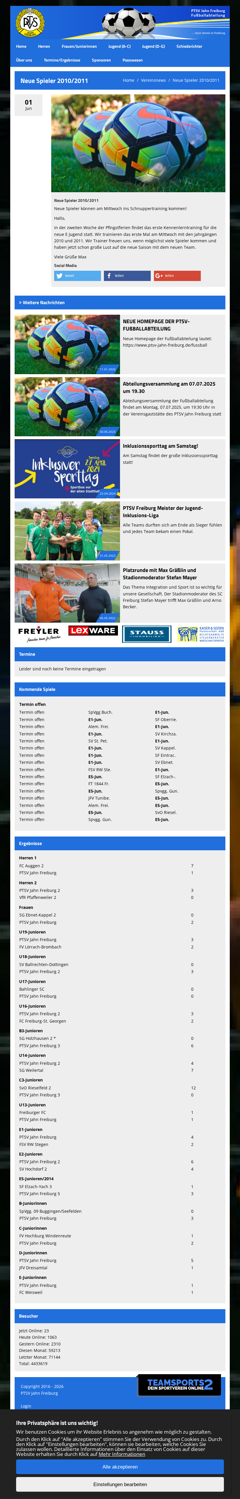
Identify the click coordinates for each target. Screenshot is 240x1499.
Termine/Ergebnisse (62, 60)
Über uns (24, 60)
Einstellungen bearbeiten (120, 1484)
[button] (77, 276)
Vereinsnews (153, 80)
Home (21, 46)
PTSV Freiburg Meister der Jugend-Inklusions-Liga (163, 511)
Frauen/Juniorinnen (79, 46)
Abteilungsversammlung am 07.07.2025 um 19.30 (169, 387)
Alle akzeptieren (120, 1467)
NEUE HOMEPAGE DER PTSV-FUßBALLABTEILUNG (156, 325)
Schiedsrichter (189, 46)
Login (26, 1406)
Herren (44, 46)
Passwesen (133, 60)
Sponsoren (101, 60)
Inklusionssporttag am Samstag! (160, 446)
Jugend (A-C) (120, 46)
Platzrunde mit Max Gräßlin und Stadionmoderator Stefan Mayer (160, 573)
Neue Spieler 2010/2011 (196, 80)
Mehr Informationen (122, 1454)
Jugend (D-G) (153, 46)
